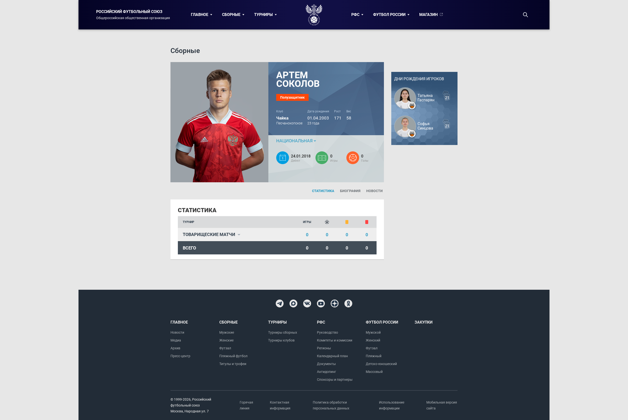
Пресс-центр (180, 356)
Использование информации (391, 405)
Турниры (263, 14)
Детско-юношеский (381, 364)
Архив (175, 348)
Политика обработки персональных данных (331, 405)
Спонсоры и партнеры (335, 379)
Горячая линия (246, 405)
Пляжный (373, 356)
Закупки (423, 322)
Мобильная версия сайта (441, 405)
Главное (199, 14)
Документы (326, 364)
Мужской (373, 332)
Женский (373, 340)
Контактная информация (280, 405)
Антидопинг (326, 372)
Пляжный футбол (233, 356)
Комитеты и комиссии (334, 340)
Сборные (231, 14)
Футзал (225, 348)
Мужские (226, 332)
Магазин (428, 14)
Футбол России (389, 14)
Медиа (175, 340)
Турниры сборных (282, 332)
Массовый (374, 372)
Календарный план (332, 356)
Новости (177, 332)
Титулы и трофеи (232, 364)
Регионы (324, 348)
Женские (226, 340)
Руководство (327, 332)
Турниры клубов (281, 340)
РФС (355, 14)
